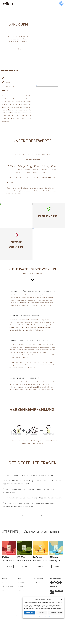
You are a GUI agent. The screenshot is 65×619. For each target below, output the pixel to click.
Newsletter (37, 582)
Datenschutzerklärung (41, 616)
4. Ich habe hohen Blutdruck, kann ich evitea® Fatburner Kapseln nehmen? (33, 498)
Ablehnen (41, 612)
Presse (3, 590)
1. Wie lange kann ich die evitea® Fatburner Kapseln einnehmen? (29, 475)
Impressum (49, 616)
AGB (19, 594)
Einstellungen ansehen (55, 612)
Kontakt (3, 582)
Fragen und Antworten (7, 586)
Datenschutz (21, 590)
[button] (62, 599)
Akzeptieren (29, 612)
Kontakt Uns (49, 515)
